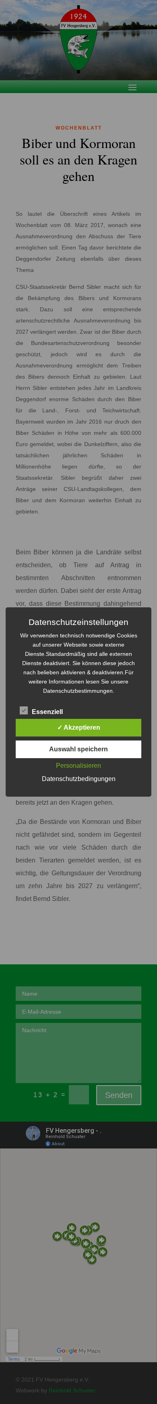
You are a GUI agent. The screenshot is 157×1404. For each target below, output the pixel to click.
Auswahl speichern (78, 749)
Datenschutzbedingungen (79, 778)
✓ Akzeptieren (78, 727)
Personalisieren (78, 765)
